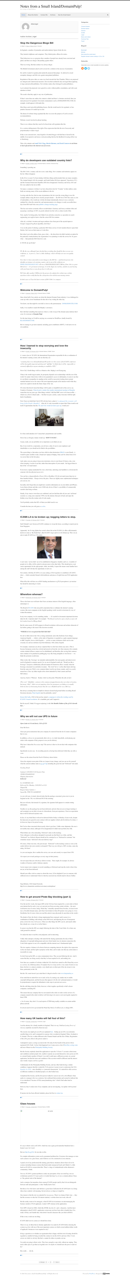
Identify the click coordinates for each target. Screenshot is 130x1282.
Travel (53, 351)
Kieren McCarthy (25, 697)
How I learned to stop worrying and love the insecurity (44, 346)
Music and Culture (86, 37)
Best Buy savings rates (71, 1045)
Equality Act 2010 (25, 1069)
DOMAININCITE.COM (70, 303)
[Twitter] (85, 68)
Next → (57, 1262)
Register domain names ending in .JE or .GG (92, 56)
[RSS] (82, 68)
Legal (44, 1021)
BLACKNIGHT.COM (27, 320)
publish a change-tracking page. (48, 204)
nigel (23, 46)
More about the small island (88, 54)
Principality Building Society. (44, 1047)
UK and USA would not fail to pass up (49, 406)
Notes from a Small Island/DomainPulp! (51, 6)
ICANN (48, 293)
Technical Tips (54, 163)
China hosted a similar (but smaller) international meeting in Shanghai (54, 390)
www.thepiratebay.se (67, 973)
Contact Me (44, 15)
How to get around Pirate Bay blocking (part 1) (45, 896)
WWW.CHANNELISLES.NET (29, 264)
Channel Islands (85, 26)
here (51, 1032)
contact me (59, 1093)
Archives (52, 15)
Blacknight (84, 50)
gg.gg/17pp (44, 764)
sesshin (43, 506)
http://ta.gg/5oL (30, 1152)
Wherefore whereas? (31, 594)
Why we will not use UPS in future (38, 716)
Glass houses (27, 1103)
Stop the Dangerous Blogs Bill (36, 43)
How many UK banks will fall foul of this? (42, 1018)
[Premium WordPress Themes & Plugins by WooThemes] (106, 1273)
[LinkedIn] (88, 68)
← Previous (41, 1262)
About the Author (33, 15)
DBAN (62, 452)
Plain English (36, 693)
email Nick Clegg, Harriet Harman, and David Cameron (52, 143)
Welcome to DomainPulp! (34, 290)
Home (23, 15)
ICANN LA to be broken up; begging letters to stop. (48, 517)
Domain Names (42, 163)
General (40, 46)
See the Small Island (64, 15)
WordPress (92, 1273)
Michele (83, 52)
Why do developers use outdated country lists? (46, 160)
